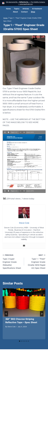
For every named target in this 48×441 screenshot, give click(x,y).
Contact (24, 12)
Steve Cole (12, 327)
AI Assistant (37, 9)
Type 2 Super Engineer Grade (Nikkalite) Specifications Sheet (12, 261)
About (15, 12)
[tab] (19, 341)
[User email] (24, 246)
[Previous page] (5, 132)
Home (8, 9)
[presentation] (24, 302)
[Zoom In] (24, 132)
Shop (33, 12)
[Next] (42, 313)
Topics (16, 9)
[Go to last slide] (6, 313)
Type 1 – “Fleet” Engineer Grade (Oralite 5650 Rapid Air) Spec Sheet (36, 261)
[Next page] (8, 132)
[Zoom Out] (20, 132)
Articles (26, 9)
